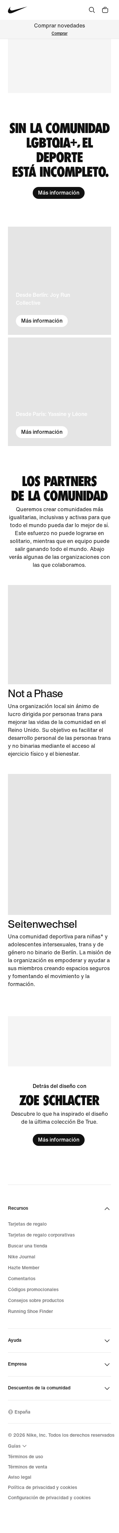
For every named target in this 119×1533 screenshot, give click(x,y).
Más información (58, 193)
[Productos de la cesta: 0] (105, 10)
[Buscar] (92, 10)
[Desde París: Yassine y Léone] (59, 392)
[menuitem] (18, 1446)
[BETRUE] (59, 634)
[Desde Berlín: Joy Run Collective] (59, 281)
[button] (59, 66)
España (22, 1412)
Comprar (59, 33)
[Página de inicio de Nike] (17, 10)
